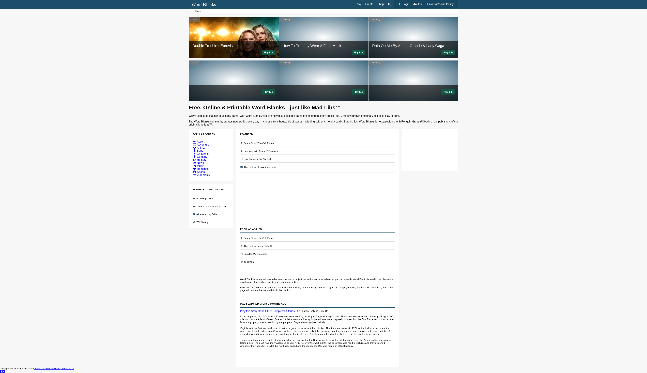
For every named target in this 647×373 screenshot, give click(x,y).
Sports (200, 171)
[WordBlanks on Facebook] (1, 371)
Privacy (57, 368)
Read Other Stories (276, 311)
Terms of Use (67, 368)
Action (200, 141)
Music (200, 165)
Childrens (202, 153)
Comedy (201, 156)
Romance (202, 168)
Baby (199, 150)
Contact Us (39, 368)
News (200, 162)
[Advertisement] (317, 200)
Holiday (201, 159)
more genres (200, 175)
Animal (200, 147)
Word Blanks (203, 4)
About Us (49, 368)
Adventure (202, 144)
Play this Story (248, 311)
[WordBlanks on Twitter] (3, 371)
